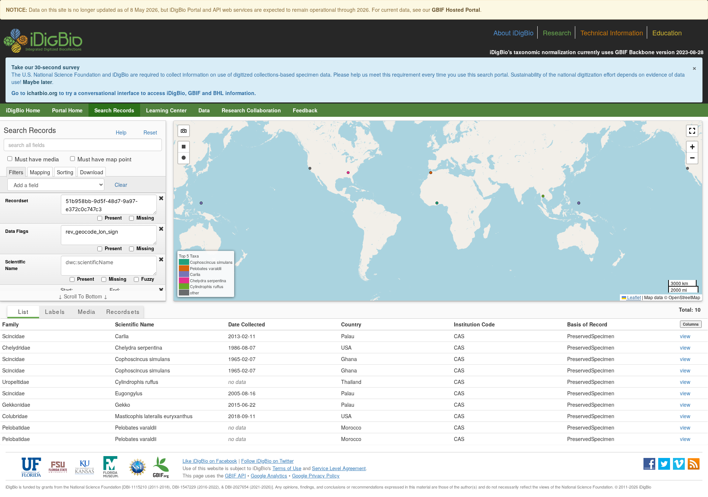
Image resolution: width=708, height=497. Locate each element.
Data (204, 110)
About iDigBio (513, 32)
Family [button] (10, 324)
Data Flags (16, 231)
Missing (145, 217)
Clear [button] (121, 184)
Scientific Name (15, 265)
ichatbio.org (42, 93)
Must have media (37, 159)
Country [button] (351, 324)
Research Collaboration (251, 110)
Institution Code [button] (474, 324)
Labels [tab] (55, 311)
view (685, 336)
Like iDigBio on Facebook (210, 460)
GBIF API (235, 475)
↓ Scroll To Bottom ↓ (83, 296)
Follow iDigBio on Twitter (267, 460)
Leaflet (633, 297)
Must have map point (104, 159)
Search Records (114, 110)
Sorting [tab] (65, 172)
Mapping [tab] (40, 172)
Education (667, 32)
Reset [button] (150, 132)
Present (113, 217)
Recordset (16, 200)
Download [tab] (91, 172)
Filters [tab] (16, 172)
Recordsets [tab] (123, 311)
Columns (691, 324)
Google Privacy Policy (316, 475)
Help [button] (121, 132)
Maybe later (37, 81)
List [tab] (23, 311)
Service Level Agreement (339, 468)
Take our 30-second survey (45, 67)
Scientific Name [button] (134, 324)
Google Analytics (269, 475)
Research (557, 32)
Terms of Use (287, 468)
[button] (161, 198)
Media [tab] (87, 311)
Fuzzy (147, 279)
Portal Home (67, 110)
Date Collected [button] (246, 324)
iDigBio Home (23, 110)
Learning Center (166, 110)
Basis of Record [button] (587, 324)
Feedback (305, 110)
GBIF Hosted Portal (456, 9)
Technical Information (611, 32)
